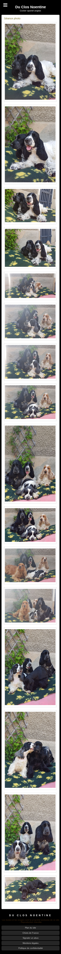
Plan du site (30, 928)
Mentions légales (30, 943)
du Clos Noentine (30, 915)
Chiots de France (31, 933)
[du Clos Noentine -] (30, 62)
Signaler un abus (30, 938)
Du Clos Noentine (30, 7)
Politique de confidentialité (30, 948)
